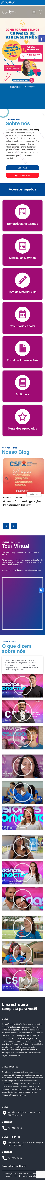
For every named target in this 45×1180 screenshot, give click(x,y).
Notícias (6, 498)
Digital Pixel (34, 1176)
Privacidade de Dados (14, 1165)
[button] (41, 38)
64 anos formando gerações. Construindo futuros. (22, 503)
